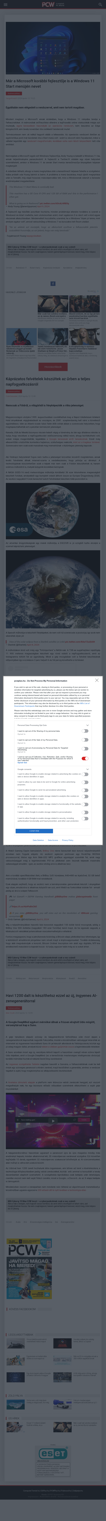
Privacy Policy (67, 840)
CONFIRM (34, 831)
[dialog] (53, 760)
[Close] (97, 681)
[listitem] (53, 725)
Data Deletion (38, 840)
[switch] (85, 731)
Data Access (53, 840)
